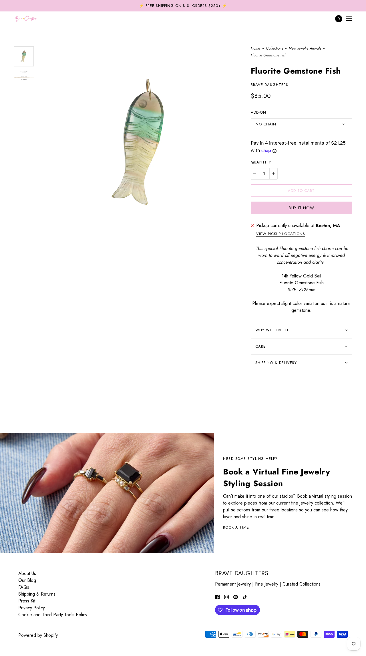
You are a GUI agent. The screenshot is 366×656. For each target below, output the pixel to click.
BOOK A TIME (236, 527)
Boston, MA (328, 225)
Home (255, 48)
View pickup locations (280, 234)
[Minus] (254, 173)
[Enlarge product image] (142, 145)
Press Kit (26, 601)
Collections (274, 48)
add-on (258, 112)
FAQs (23, 587)
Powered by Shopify (38, 635)
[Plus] (273, 173)
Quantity (261, 162)
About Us (27, 573)
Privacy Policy (31, 607)
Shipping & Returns (36, 594)
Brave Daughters (269, 84)
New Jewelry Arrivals (305, 48)
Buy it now (301, 208)
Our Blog (27, 580)
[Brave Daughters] (26, 18)
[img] (217, 596)
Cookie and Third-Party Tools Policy (52, 614)
